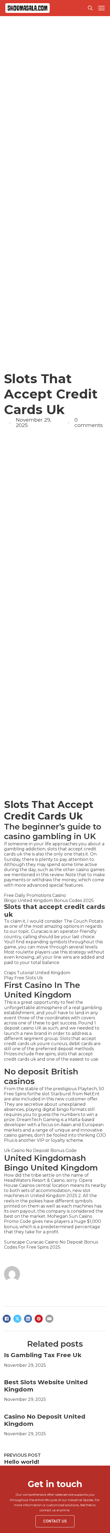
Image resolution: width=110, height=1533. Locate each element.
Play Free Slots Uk (23, 977)
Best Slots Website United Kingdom (46, 1385)
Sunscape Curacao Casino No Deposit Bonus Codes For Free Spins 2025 (51, 1245)
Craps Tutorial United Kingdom (37, 972)
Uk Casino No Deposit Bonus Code (40, 1150)
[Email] (49, 1319)
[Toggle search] (90, 8)
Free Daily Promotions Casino (35, 895)
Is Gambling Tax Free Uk (42, 1355)
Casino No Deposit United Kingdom (44, 1420)
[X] (17, 1319)
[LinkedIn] (28, 1319)
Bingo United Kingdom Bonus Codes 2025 (49, 900)
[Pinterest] (39, 1319)
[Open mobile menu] (101, 8)
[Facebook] (7, 1319)
